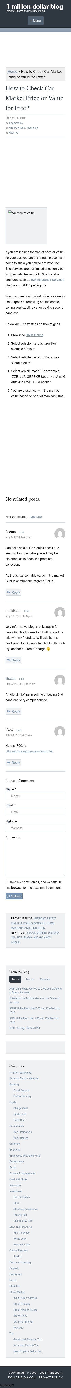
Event (12, 1167)
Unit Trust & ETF (23, 1221)
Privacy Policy (50, 1377)
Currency (14, 1143)
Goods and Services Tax (27, 1339)
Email (11, 805)
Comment (12, 837)
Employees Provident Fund (24, 1155)
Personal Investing (20, 1262)
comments (16, 123)
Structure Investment (25, 1209)
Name (11, 789)
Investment (15, 1191)
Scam (12, 1280)
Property (14, 1268)
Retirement (15, 1274)
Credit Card (19, 1114)
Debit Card (19, 1120)
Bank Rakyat (20, 1138)
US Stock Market (23, 1321)
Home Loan (19, 1238)
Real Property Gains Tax (27, 1351)
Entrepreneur (16, 1161)
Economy (14, 1149)
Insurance (32, 127)
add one (36, 516)
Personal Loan (21, 1244)
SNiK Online (34, 335)
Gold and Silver (18, 1179)
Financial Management (22, 1173)
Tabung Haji (20, 1215)
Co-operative (16, 1126)
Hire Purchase (17, 127)
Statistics (14, 1286)
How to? (13, 132)
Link (21, 532)
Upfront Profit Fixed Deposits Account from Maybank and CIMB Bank (33, 923)
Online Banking (22, 1096)
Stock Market (17, 1292)
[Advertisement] (35, 50)
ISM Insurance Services (47, 279)
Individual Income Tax (25, 1345)
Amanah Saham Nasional (23, 1078)
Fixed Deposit (21, 1090)
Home (12, 71)
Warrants (18, 1327)
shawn (10, 678)
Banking (14, 1084)
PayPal (17, 1256)
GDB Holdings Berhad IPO (24, 1028)
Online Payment (18, 1250)
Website (11, 821)
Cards (12, 1102)
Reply (16, 592)
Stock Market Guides (25, 1310)
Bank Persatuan (22, 1132)
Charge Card (20, 1108)
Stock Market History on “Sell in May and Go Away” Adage (35, 937)
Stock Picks (20, 1315)
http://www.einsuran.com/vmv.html (29, 751)
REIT (16, 1203)
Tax (11, 1333)
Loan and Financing (20, 1226)
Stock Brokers (21, 1304)
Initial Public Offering (25, 1298)
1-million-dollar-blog (20, 1072)
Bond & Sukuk (21, 1197)
